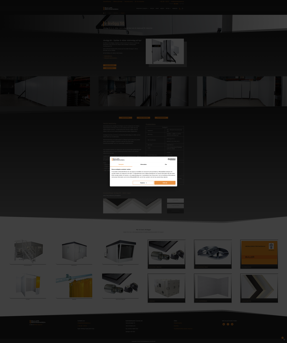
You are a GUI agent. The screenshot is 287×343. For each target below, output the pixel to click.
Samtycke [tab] (121, 164)
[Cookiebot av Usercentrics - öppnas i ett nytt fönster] (168, 159)
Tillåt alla (165, 182)
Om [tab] (166, 164)
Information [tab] (143, 164)
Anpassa (142, 182)
